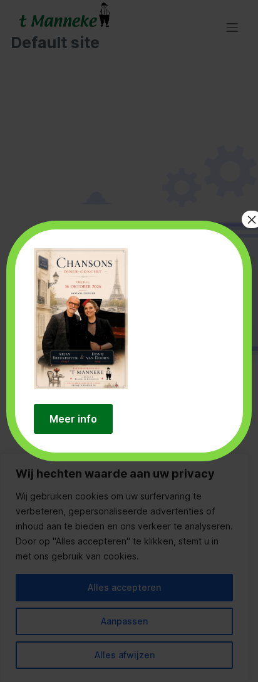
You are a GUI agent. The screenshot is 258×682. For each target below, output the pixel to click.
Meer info (73, 419)
